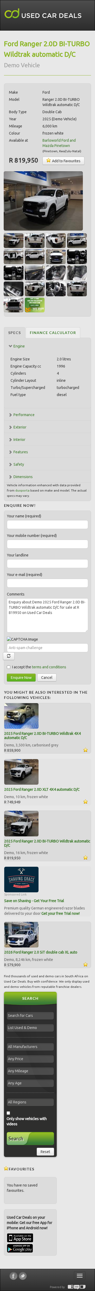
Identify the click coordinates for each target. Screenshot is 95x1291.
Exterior (19, 427)
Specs (14, 332)
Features (20, 452)
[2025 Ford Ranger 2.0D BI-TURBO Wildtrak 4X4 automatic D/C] (21, 716)
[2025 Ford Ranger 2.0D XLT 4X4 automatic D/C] (21, 772)
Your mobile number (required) (32, 535)
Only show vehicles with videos (27, 1121)
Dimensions (23, 477)
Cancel (47, 677)
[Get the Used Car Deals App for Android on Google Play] (20, 1248)
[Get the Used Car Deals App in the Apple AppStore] (20, 1241)
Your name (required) (24, 516)
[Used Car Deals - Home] (43, 13)
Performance (24, 415)
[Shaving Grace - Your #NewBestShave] (21, 879)
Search (15, 1138)
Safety (18, 464)
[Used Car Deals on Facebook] (13, 1276)
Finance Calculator (53, 332)
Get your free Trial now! (60, 913)
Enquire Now (21, 677)
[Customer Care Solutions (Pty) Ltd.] (76, 1287)
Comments (16, 594)
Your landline (17, 555)
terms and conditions (49, 667)
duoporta (22, 490)
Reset (45, 1152)
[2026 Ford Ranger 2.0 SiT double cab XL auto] (21, 934)
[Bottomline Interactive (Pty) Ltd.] (70, 1287)
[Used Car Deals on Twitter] (23, 1276)
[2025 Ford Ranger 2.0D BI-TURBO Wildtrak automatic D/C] (21, 823)
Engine (19, 346)
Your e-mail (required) (24, 575)
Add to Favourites (65, 161)
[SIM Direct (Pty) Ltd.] (83, 1287)
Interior (19, 439)
